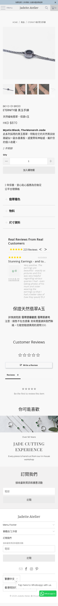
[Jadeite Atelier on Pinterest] (37, 569)
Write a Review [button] (30, 365)
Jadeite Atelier (29, 8)
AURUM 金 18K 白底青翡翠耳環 (13, 280)
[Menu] (1, 8)
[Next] (52, 53)
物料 (12, 211)
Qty (5, 154)
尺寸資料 (14, 222)
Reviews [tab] (11, 374)
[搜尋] (46, 8)
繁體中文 (10, 579)
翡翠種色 (14, 199)
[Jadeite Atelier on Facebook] (26, 569)
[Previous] (5, 53)
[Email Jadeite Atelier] (21, 569)
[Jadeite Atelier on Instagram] (31, 569)
